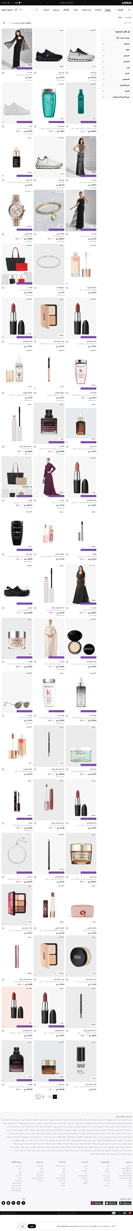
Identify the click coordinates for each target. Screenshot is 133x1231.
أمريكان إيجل (127, 1140)
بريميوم (56, 9)
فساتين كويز (128, 1123)
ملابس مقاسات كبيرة (17, 1133)
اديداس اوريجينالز (111, 1119)
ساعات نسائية (51, 1147)
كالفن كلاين (5, 1119)
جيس (129, 1126)
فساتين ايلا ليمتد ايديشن (124, 1143)
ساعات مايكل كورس (58, 1126)
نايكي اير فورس (53, 1140)
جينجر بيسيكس (109, 1126)
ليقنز (69, 1133)
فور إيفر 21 (107, 1140)
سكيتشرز (100, 1126)
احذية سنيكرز (119, 1130)
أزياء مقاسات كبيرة (21, 1150)
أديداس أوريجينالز (27, 1137)
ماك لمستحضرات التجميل (78, 1140)
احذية (20, 1170)
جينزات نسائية (75, 1150)
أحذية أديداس (37, 1137)
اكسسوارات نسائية (126, 1147)
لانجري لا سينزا (92, 1140)
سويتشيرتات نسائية (112, 1154)
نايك (40, 1119)
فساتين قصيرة (117, 1137)
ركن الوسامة (62, 1180)
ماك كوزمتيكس (109, 1123)
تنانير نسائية (80, 1147)
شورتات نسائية (15, 1147)
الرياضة (98, 9)
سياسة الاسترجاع (126, 1170)
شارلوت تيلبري (104, 1143)
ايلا (68, 1119)
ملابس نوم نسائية (46, 1150)
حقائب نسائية (25, 1147)
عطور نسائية (52, 1137)
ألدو (46, 1140)
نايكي (113, 1140)
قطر (130, 1183)
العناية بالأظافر (61, 1137)
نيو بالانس (106, 1170)
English (4, 3)
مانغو (67, 1140)
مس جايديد (39, 1123)
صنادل (113, 1133)
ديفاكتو (35, 1119)
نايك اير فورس (79, 1123)
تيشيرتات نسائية (70, 1147)
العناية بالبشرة (87, 1137)
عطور (102, 1133)
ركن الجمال (86, 9)
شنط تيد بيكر (8, 1123)
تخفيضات (85, 1183)
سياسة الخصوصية (126, 1168)
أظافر (92, 1154)
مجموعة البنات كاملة (16, 1188)
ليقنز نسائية (101, 1150)
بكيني (51, 1130)
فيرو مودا (16, 1119)
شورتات (118, 1133)
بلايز (13, 1126)
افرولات (75, 1130)
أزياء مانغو (62, 1140)
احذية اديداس (122, 1119)
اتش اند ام (113, 1143)
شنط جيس (123, 1126)
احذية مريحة (90, 1130)
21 (43, 1097)
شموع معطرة (41, 1147)
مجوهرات (48, 1133)
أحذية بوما (120, 1140)
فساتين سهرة (20, 1126)
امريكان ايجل (74, 1119)
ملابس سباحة (62, 1133)
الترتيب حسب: (25, 23)
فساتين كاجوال (127, 1137)
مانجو (101, 1123)
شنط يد (129, 1133)
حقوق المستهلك (127, 1173)
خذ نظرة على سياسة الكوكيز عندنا (67, 1226)
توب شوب (31, 1123)
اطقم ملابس (81, 1130)
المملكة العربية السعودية (125, 1175)
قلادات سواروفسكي (18, 1140)
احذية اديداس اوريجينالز (98, 1119)
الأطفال (66, 9)
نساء (120, 17)
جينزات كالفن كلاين (117, 1150)
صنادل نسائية (127, 1150)
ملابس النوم (35, 1133)
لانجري (83, 1133)
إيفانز (80, 1119)
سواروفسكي (69, 1126)
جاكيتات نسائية (61, 1147)
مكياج (94, 1137)
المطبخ (108, 1150)
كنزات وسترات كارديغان (93, 1133)
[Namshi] (126, 2)
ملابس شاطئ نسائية (33, 1150)
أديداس (45, 1137)
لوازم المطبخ (75, 1133)
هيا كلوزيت (88, 1123)
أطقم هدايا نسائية (100, 1154)
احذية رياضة (128, 1130)
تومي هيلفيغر (23, 1123)
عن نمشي (128, 1165)
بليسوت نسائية (19, 1143)
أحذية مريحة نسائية (38, 1143)
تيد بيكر (16, 1123)
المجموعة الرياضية (82, 1175)
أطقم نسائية (28, 1143)
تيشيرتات (32, 1130)
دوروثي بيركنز (53, 1123)
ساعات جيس (92, 1126)
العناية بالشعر (59, 1130)
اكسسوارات (67, 1130)
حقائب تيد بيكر (39, 1140)
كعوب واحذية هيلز (101, 1130)
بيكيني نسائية (98, 1147)
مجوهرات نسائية (65, 1150)
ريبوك (46, 1123)
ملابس (42, 1133)
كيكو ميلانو (87, 1119)
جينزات (55, 1133)
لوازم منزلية (19, 1180)
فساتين (28, 1126)
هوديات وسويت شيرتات (104, 1137)
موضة (107, 9)
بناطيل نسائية (89, 1147)
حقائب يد (33, 1147)
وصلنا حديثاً (84, 1178)
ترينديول (52, 1119)
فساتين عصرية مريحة (125, 1154)
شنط (9, 1126)
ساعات (14, 1130)
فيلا (11, 1119)
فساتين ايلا (48, 1126)
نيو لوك (41, 1126)
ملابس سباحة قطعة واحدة (88, 1150)
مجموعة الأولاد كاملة (16, 1190)
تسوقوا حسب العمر (16, 1185)
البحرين (129, 1185)
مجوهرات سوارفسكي (81, 1126)
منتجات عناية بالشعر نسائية (111, 1147)
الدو (65, 1123)
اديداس (129, 1119)
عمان (130, 1188)
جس (108, 1173)
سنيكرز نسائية (74, 1143)
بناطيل (43, 1130)
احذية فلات (111, 1130)
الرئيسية (128, 17)
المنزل (46, 9)
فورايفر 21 (29, 1119)
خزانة (60, 1123)
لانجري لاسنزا (119, 1123)
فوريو (22, 1119)
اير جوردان (70, 1123)
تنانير (38, 1130)
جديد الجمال (40, 1165)
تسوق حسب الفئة (60, 1165)
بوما (64, 1119)
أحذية (86, 1168)
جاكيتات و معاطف (23, 1130)
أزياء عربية (34, 1126)
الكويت (129, 1180)
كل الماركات (106, 1185)
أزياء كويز (100, 1140)
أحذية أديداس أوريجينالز (13, 1137)
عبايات (107, 1133)
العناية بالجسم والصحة (37, 1178)
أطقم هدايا (79, 1137)
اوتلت (75, 9)
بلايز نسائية (96, 1143)
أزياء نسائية (55, 1150)
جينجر (117, 1126)
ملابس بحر (27, 1133)
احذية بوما (59, 1119)
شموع (9, 1130)
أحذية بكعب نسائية (51, 1143)
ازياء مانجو (95, 1123)
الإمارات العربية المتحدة (125, 1178)
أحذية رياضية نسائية (85, 1143)
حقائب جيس (29, 1140)
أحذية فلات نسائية (63, 1143)
